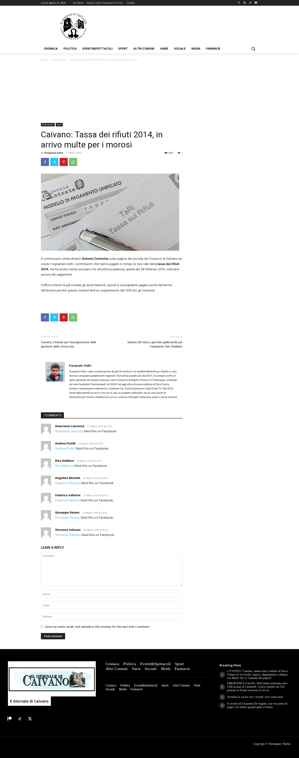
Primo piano (59, 59)
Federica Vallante (68, 495)
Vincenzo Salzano (68, 530)
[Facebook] (239, 3)
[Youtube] (255, 3)
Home (44, 59)
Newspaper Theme (279, 743)
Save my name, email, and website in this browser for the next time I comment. (97, 626)
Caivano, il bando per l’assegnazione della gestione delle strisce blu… (68, 344)
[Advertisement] (149, 92)
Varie (59, 124)
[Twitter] (54, 162)
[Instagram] (244, 3)
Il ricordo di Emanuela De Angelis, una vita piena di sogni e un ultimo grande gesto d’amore (257, 705)
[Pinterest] (64, 162)
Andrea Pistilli (65, 443)
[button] (253, 48)
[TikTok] (250, 3)
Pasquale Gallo (54, 152)
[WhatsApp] (73, 162)
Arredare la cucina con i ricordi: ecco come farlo (255, 696)
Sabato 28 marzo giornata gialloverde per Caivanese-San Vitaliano (154, 344)
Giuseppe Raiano (67, 512)
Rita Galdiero (64, 461)
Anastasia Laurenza (69, 426)
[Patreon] (9, 719)
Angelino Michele (67, 478)
